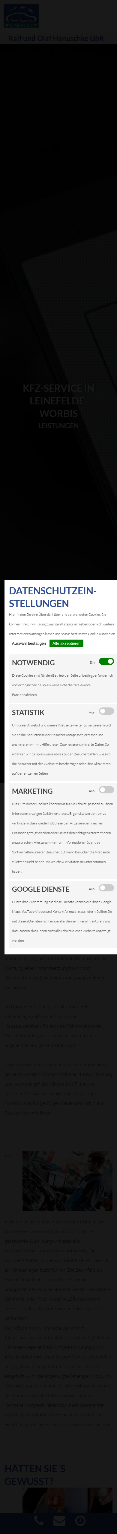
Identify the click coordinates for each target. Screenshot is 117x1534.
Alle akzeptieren (66, 643)
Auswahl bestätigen (29, 643)
